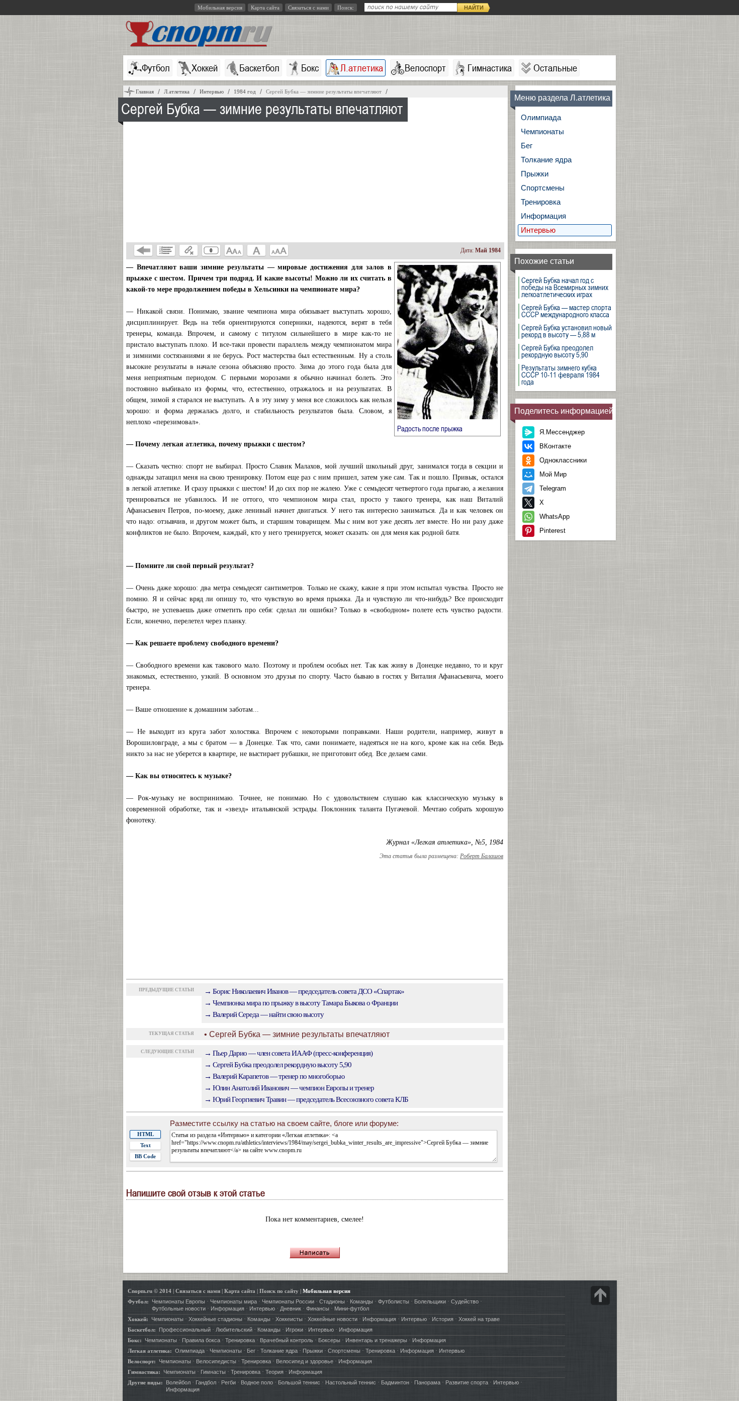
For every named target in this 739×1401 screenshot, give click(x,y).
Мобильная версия (220, 8)
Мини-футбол (351, 1308)
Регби (228, 1382)
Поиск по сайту (279, 1291)
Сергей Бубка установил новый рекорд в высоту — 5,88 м (566, 331)
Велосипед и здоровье (304, 1361)
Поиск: (345, 8)
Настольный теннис (350, 1382)
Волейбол (178, 1382)
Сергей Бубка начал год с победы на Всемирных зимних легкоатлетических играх (564, 287)
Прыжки (534, 173)
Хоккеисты (289, 1319)
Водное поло (257, 1382)
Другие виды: (145, 1382)
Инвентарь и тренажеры (376, 1340)
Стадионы (332, 1301)
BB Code (145, 1156)
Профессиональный (185, 1330)
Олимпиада (541, 117)
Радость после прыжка (435, 428)
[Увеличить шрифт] (279, 250)
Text (145, 1145)
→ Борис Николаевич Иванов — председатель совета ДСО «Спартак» (304, 991)
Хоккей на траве (479, 1319)
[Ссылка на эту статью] (188, 250)
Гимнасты (213, 1372)
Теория (274, 1372)
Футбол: (138, 1301)
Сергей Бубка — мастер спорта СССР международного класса (566, 311)
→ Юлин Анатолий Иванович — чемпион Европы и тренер (289, 1088)
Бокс (310, 68)
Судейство (465, 1301)
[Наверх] (600, 1295)
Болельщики (430, 1301)
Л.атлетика (361, 68)
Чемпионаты (542, 131)
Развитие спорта (466, 1382)
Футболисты (393, 1301)
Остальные (555, 68)
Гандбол (206, 1382)
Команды (361, 1301)
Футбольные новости (179, 1308)
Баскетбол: (142, 1330)
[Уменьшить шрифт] (234, 250)
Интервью (538, 230)
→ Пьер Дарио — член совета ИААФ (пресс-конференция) (288, 1053)
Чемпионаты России (288, 1301)
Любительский (234, 1330)
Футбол (156, 68)
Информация (543, 216)
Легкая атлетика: (150, 1351)
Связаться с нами (308, 8)
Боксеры (329, 1340)
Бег (526, 145)
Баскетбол (259, 68)
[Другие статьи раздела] (166, 250)
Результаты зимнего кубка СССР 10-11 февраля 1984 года (560, 375)
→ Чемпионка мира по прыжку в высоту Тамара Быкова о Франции (301, 1003)
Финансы (317, 1308)
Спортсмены (543, 187)
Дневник (290, 1308)
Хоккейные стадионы (215, 1319)
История (442, 1319)
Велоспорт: (142, 1361)
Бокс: (135, 1340)
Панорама (427, 1382)
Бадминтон (395, 1382)
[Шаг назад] (143, 250)
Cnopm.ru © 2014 (149, 1291)
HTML (145, 1134)
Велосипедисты (216, 1361)
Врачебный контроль (286, 1340)
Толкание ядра (546, 159)
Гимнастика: (144, 1372)
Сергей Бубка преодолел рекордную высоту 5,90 (557, 351)
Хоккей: (138, 1319)
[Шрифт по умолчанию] (256, 250)
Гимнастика (490, 68)
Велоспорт (425, 68)
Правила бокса (201, 1340)
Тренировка (541, 202)
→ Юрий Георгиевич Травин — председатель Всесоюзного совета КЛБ (306, 1099)
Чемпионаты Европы (178, 1301)
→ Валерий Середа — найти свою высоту (264, 1014)
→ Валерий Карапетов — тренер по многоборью (274, 1076)
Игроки (294, 1330)
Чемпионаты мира (233, 1301)
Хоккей (205, 68)
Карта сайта (265, 8)
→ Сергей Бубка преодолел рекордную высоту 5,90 (277, 1065)
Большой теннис (299, 1382)
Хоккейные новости (332, 1319)
